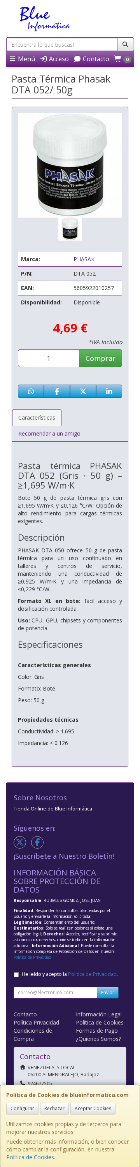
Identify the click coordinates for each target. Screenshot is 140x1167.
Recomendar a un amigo (49, 433)
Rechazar (54, 1108)
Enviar (107, 992)
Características (36, 417)
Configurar (22, 1108)
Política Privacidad (36, 1022)
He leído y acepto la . (70, 974)
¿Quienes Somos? (98, 1038)
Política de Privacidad (32, 957)
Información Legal (99, 1014)
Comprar (101, 358)
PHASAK (84, 259)
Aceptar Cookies (93, 1108)
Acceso (58, 58)
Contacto (95, 58)
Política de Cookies (30, 1157)
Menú (25, 58)
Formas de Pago (97, 1030)
